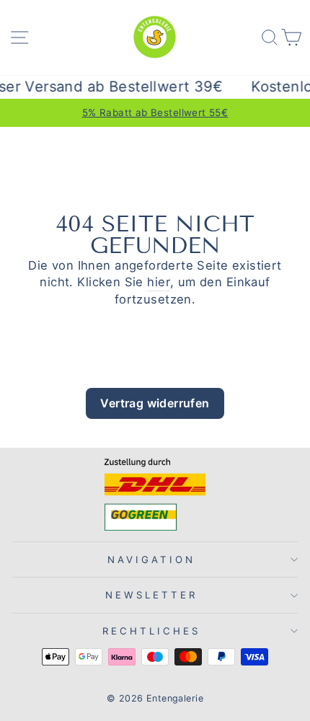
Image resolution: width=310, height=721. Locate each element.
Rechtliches (151, 631)
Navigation (151, 559)
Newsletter (151, 595)
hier (158, 282)
